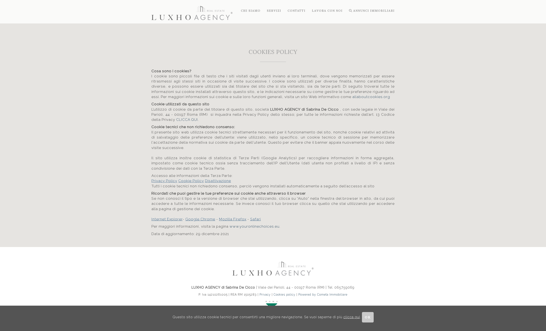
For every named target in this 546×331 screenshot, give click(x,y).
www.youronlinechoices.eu (254, 226)
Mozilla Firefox (232, 219)
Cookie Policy (191, 181)
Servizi (274, 11)
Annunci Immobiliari (373, 11)
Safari (255, 219)
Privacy (265, 294)
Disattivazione (218, 181)
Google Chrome (200, 219)
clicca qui (351, 317)
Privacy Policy (164, 181)
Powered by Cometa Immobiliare (322, 294)
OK (368, 317)
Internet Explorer (167, 219)
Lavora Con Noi (327, 11)
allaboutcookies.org (371, 97)
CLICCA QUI (187, 119)
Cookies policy (285, 294)
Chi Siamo (250, 11)
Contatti (296, 11)
